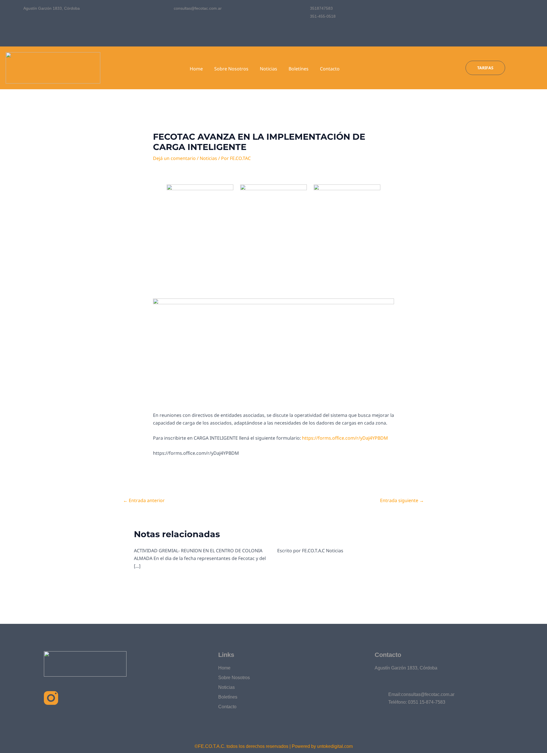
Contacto (330, 69)
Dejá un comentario (174, 158)
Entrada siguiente (402, 500)
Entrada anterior (144, 500)
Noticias (268, 69)
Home (196, 69)
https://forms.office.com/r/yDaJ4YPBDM (345, 438)
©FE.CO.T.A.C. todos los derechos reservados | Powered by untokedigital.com (274, 746)
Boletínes (299, 69)
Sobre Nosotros (231, 69)
